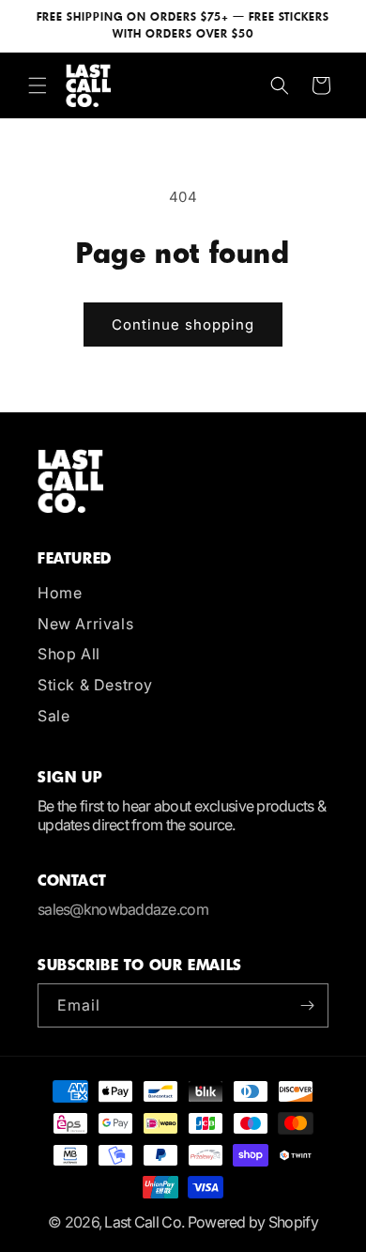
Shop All (69, 653)
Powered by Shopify (253, 1222)
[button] (37, 85)
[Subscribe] (307, 1005)
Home (60, 592)
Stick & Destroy (95, 684)
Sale (53, 715)
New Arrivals (85, 623)
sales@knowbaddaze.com (123, 909)
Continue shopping (183, 324)
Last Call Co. (144, 1222)
